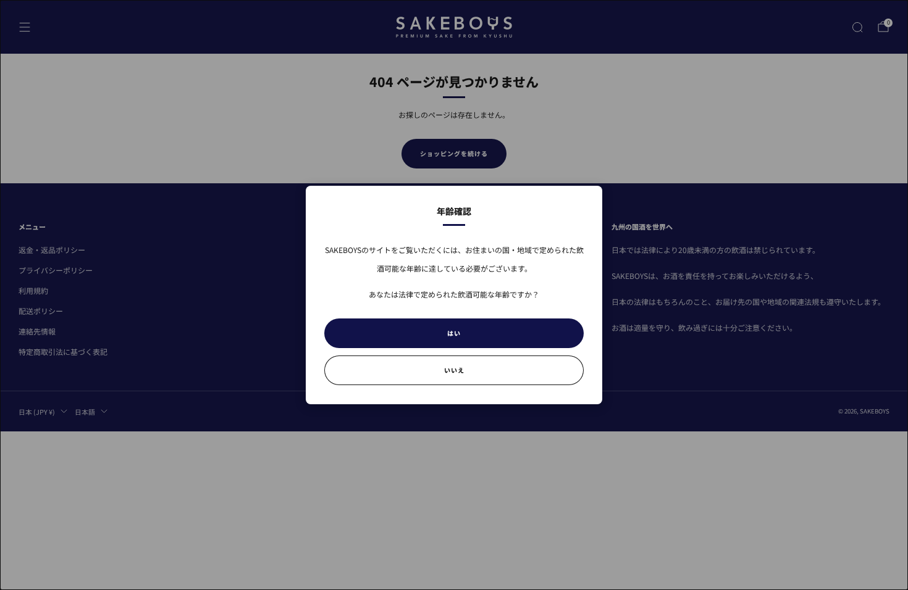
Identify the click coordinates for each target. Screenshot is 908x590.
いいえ (454, 370)
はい (454, 333)
